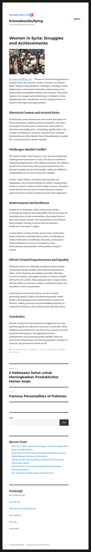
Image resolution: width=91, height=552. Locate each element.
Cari (11, 418)
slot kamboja (15, 515)
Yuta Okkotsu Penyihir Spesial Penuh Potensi (32, 473)
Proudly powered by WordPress (38, 545)
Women (17, 352)
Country (42, 349)
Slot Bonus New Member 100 (22, 508)
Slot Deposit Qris (17, 495)
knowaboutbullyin (19, 349)
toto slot (13, 522)
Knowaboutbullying (26, 21)
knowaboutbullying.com (20, 79)
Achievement (52, 349)
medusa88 (14, 528)
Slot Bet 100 (14, 502)
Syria (11, 352)
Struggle (62, 349)
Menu (77, 19)
